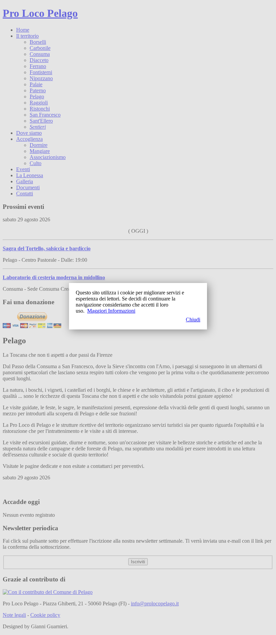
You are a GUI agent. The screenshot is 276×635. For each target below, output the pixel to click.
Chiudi (193, 319)
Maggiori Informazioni (111, 311)
